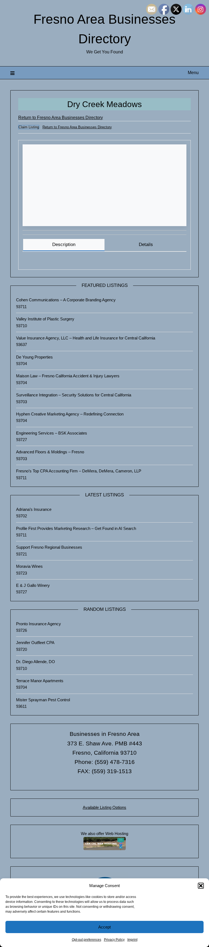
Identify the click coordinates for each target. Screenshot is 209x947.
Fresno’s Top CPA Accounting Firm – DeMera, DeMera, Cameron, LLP (78, 471)
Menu (193, 72)
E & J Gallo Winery (33, 585)
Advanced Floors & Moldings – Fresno (50, 452)
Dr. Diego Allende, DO (35, 661)
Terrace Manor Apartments (39, 680)
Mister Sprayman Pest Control (43, 699)
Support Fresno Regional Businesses (49, 547)
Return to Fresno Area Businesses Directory (60, 117)
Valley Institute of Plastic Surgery (45, 319)
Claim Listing (29, 127)
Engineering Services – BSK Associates (51, 433)
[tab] (63, 245)
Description (63, 244)
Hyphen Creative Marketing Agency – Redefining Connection (70, 414)
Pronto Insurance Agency (38, 623)
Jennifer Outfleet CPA (35, 642)
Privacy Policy (114, 940)
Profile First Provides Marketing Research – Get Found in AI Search (76, 528)
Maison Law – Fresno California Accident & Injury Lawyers (67, 376)
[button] (201, 885)
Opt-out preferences (86, 940)
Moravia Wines (29, 566)
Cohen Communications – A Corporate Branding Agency (66, 300)
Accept (104, 927)
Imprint (132, 940)
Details (146, 244)
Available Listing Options (104, 807)
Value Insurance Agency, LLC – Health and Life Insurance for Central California (85, 338)
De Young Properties (34, 357)
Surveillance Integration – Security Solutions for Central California (73, 395)
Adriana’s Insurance (33, 509)
